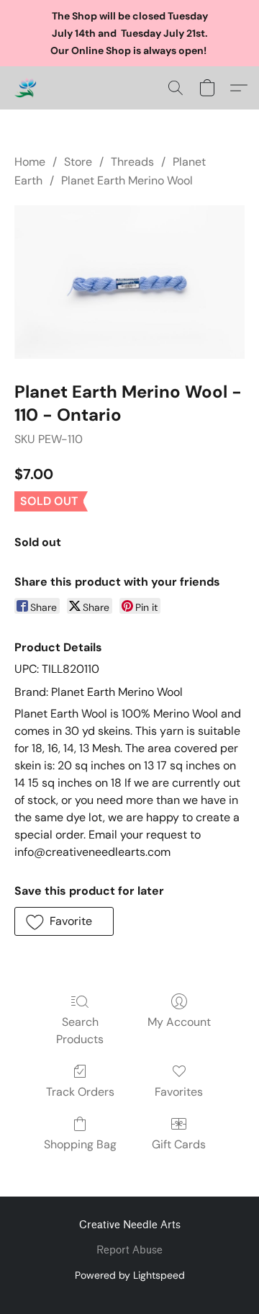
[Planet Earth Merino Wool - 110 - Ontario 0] (129, 282)
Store (78, 161)
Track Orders (80, 1091)
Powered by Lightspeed (130, 1275)
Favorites (179, 1091)
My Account (179, 1021)
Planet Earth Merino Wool (127, 180)
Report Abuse (129, 1250)
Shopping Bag (80, 1144)
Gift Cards (179, 1144)
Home (29, 161)
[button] (26, 88)
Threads (132, 161)
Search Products (80, 1030)
